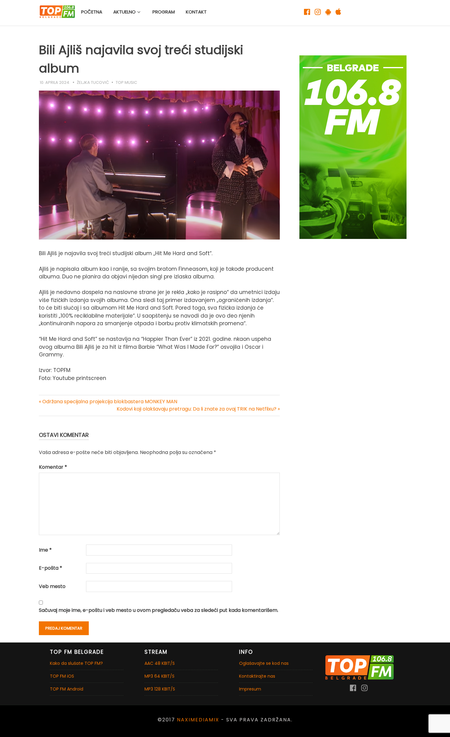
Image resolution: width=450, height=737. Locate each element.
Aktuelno (124, 12)
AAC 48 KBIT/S (159, 663)
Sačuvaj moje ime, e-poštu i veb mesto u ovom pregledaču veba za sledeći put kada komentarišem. (158, 610)
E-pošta (50, 567)
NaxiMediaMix (198, 719)
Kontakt (196, 12)
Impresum (250, 689)
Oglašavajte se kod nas (264, 663)
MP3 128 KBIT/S (159, 689)
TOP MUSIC (126, 82)
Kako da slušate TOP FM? (76, 663)
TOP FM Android (66, 689)
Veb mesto (52, 586)
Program (163, 12)
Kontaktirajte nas (257, 676)
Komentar (53, 467)
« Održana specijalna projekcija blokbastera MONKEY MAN (108, 401)
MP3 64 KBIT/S (159, 676)
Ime (45, 549)
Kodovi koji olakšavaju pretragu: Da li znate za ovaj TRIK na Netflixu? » (198, 408)
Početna (91, 12)
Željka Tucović (93, 82)
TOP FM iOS (62, 676)
